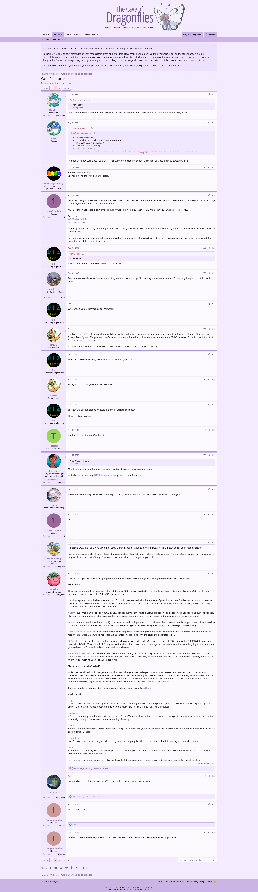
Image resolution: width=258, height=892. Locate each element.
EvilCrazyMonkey (50, 83)
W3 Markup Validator (79, 219)
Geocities (74, 463)
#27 (213, 303)
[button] (81, 34)
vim (70, 112)
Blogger (164, 681)
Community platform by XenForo (129, 887)
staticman (73, 712)
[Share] (209, 94)
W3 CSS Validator (77, 222)
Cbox (70, 747)
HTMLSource (100, 475)
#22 (213, 122)
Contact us (163, 881)
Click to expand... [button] (141, 152)
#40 (213, 832)
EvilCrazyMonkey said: (80, 100)
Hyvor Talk (73, 737)
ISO (204, 94)
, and (92, 768)
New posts (45, 39)
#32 (213, 430)
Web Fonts (127, 889)
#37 (213, 573)
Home (46, 34)
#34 (213, 489)
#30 (213, 379)
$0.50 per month (89, 656)
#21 (213, 94)
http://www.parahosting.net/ (83, 133)
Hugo (148, 687)
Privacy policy (192, 881)
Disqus (71, 725)
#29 (213, 354)
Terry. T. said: (75, 253)
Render (71, 622)
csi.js (70, 700)
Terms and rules (177, 881)
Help (202, 881)
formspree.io (74, 759)
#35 (213, 514)
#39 (213, 804)
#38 (213, 776)
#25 (213, 248)
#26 (213, 273)
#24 (213, 195)
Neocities (72, 600)
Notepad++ (78, 107)
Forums (58, 34)
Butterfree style (50, 881)
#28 (213, 329)
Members (90, 34)
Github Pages (75, 631)
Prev (46, 88)
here (74, 687)
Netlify (71, 612)
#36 (213, 542)
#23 (213, 167)
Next (65, 88)
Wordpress (151, 681)
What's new (73, 34)
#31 (213, 404)
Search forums (59, 39)
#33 (213, 455)
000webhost (74, 640)
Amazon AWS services (79, 653)
